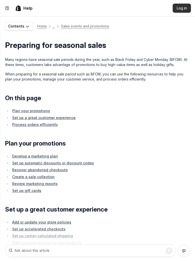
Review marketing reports (35, 183)
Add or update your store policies (41, 222)
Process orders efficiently (35, 124)
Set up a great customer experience (44, 117)
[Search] (169, 250)
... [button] (54, 26)
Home (42, 26)
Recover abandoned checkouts (40, 170)
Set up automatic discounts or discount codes (53, 163)
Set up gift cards (26, 190)
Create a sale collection (33, 177)
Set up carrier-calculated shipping (42, 236)
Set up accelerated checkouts (39, 229)
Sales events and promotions (85, 26)
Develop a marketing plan (35, 156)
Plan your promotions (31, 111)
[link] (23, 8)
